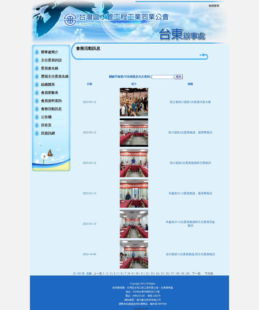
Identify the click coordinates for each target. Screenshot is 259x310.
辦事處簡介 (49, 52)
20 (187, 273)
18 (177, 273)
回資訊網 (48, 133)
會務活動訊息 (51, 109)
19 (182, 273)
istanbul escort (141, 308)
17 (172, 273)
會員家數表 (49, 93)
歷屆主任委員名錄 (55, 76)
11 (142, 273)
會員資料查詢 (51, 101)
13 (152, 273)
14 (157, 273)
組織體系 (48, 84)
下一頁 (196, 273)
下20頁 (209, 273)
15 (162, 273)
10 (137, 273)
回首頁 (46, 125)
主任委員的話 (51, 60)
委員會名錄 (49, 68)
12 (147, 273)
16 (167, 273)
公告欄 (46, 117)
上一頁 (97, 273)
